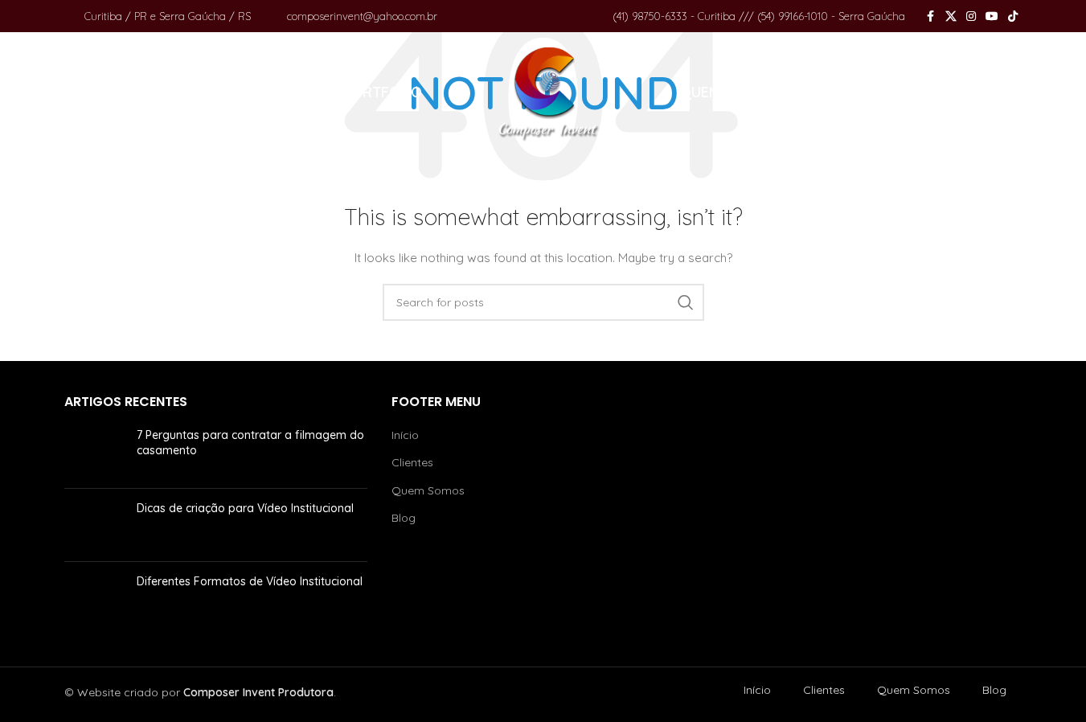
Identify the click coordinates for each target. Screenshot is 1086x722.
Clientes (412, 462)
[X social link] (951, 16)
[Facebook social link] (931, 16)
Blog (403, 518)
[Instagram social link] (971, 16)
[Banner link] (870, 513)
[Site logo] (549, 91)
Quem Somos (428, 490)
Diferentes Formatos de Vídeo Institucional (250, 581)
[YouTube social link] (992, 16)
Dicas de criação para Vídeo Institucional (245, 508)
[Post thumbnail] (94, 452)
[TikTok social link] (1012, 16)
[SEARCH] (685, 302)
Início (405, 435)
